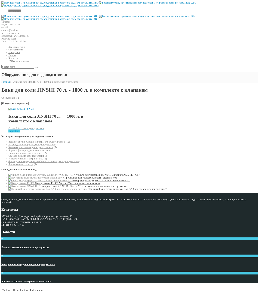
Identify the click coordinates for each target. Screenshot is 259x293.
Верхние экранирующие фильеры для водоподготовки (37, 141)
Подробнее (14, 131)
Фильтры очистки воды (20, 164)
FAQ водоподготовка (18, 61)
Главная (5, 82)
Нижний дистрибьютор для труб (25, 153)
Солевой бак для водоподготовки (26, 156)
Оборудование (15, 49)
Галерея (12, 55)
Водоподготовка (16, 47)
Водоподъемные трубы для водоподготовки (31, 144)
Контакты (13, 58)
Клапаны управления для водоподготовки (30, 147)
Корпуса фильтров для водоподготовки (29, 150)
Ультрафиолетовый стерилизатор (25, 158)
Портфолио (14, 52)
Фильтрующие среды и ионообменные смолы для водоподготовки (43, 161)
